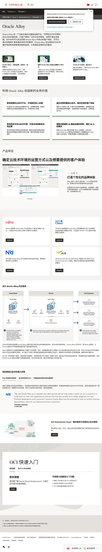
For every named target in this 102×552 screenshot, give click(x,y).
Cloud (14, 17)
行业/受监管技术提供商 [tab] (9, 378)
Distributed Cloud (24, 17)
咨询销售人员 (76, 548)
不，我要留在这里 (75, 22)
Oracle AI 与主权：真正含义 (82, 65)
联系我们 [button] (13, 489)
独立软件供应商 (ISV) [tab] (25, 378)
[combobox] (51, 4)
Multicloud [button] (11, 11)
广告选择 (85, 537)
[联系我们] (96, 5)
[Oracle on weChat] (3, 546)
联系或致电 (91, 548)
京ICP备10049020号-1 (63, 537)
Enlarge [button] (30, 199)
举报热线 (14, 540)
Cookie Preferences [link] (76, 537)
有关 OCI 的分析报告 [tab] (24, 468)
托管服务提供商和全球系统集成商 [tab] (43, 378)
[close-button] (97, 548)
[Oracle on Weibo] (8, 546)
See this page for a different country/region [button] (60, 27)
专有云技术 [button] (21, 11)
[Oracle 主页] (16, 4)
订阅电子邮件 (6, 540)
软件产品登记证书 (31, 537)
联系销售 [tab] (12, 468)
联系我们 (20, 540)
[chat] (68, 548)
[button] (6, 5)
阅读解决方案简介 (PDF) (10, 78)
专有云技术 (35, 17)
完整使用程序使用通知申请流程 (46, 537)
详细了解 (54, 434)
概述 (3, 11)
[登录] (92, 5)
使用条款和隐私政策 (19, 537)
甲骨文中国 (5, 17)
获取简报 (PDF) (43, 78)
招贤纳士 (92, 537)
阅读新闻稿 (9, 240)
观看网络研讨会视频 (79, 78)
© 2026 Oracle (6, 537)
